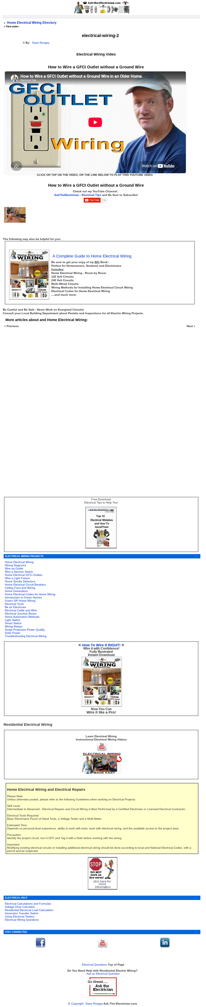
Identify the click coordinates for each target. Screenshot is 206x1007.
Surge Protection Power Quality (25, 629)
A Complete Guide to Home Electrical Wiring (92, 256)
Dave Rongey (40, 42)
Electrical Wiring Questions (22, 919)
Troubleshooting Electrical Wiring (25, 636)
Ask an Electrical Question (103, 973)
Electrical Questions (94, 964)
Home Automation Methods (22, 616)
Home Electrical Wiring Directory (32, 22)
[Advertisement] (99, 385)
